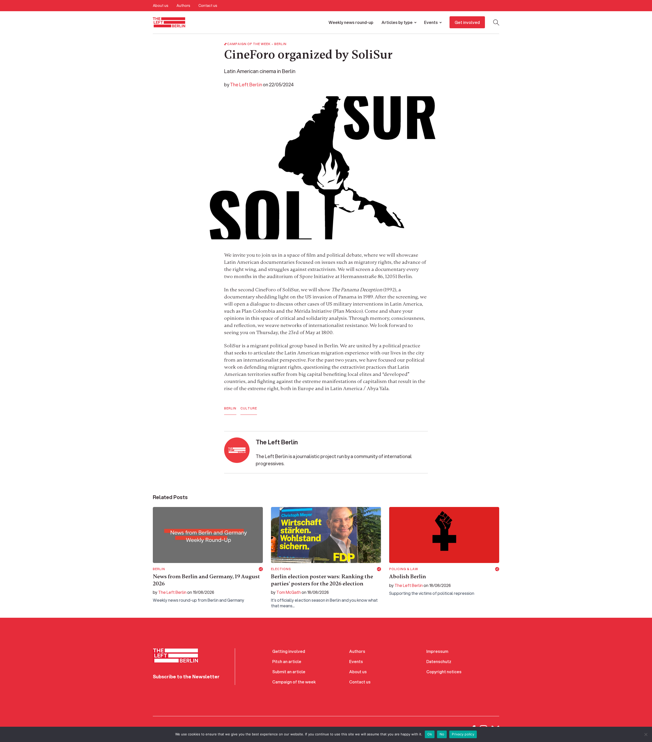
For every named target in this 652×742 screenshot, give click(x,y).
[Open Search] (496, 22)
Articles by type (397, 22)
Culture (248, 408)
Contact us (207, 5)
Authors (183, 5)
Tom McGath (288, 592)
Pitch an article (286, 661)
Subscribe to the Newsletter (186, 676)
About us (160, 5)
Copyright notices (443, 672)
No (442, 734)
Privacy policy (463, 734)
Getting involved (288, 651)
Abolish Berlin (407, 576)
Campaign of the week (294, 682)
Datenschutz (438, 661)
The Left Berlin (246, 84)
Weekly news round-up (351, 22)
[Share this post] (261, 569)
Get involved (467, 22)
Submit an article (288, 672)
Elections (281, 569)
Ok (429, 734)
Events (431, 22)
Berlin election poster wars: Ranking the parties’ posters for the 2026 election (322, 580)
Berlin (280, 44)
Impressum (437, 651)
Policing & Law (403, 569)
